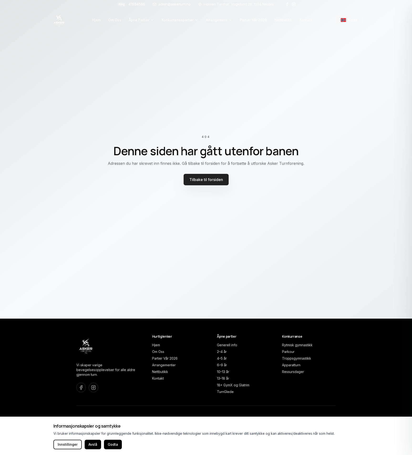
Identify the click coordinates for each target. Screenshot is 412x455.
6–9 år (222, 365)
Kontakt (158, 378)
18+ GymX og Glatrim (233, 385)
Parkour (288, 352)
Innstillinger (67, 444)
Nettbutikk (160, 372)
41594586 (131, 4)
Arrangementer (164, 365)
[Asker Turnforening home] (59, 20)
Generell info (227, 345)
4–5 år (222, 358)
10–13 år (223, 372)
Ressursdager (293, 372)
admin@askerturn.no (174, 4)
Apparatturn (291, 365)
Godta (113, 444)
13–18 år (223, 378)
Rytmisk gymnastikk (297, 345)
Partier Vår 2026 (165, 358)
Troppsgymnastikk (296, 358)
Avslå (92, 444)
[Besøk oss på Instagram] (294, 4)
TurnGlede (225, 392)
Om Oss (158, 352)
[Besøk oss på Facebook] (287, 4)
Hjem (156, 345)
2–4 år (222, 352)
